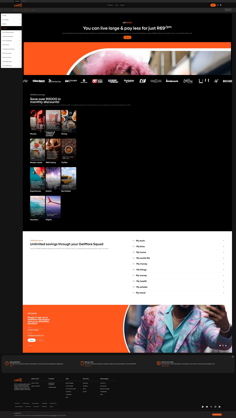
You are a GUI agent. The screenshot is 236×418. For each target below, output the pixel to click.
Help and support (104, 378)
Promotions (51, 378)
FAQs (11, 366)
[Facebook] (220, 407)
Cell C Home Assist (6, 53)
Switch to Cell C (35, 378)
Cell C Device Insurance (8, 32)
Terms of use (28, 406)
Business (23, 1)
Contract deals (69, 386)
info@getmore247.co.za (36, 335)
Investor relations (35, 403)
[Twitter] (211, 407)
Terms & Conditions (18, 406)
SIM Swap (85, 386)
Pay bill (84, 391)
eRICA (84, 389)
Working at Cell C (53, 403)
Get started (110, 5)
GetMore (5, 28)
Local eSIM (68, 391)
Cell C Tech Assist (6, 57)
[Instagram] (216, 407)
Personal (17, 1)
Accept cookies (217, 414)
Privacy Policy (36, 406)
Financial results (26, 403)
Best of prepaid (69, 383)
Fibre (67, 397)
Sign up (127, 37)
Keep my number (35, 386)
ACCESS (4, 15)
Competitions (103, 391)
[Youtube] (207, 407)
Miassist (4, 24)
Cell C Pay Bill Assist (7, 40)
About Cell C (17, 403)
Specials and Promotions (52, 383)
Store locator (165, 366)
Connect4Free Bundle (7, 36)
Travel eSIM (68, 394)
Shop (116, 5)
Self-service (86, 378)
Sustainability (44, 403)
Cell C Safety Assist (7, 61)
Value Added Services (25, 10)
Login (213, 5)
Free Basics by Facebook (8, 49)
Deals (67, 378)
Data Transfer (5, 45)
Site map (51, 406)
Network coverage (104, 389)
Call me (41, 340)
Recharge (85, 383)
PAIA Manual (44, 406)
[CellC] (18, 5)
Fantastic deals (52, 387)
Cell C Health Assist (7, 65)
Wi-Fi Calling (5, 19)
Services (122, 5)
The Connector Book (71, 389)
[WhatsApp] (203, 407)
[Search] (217, 5)
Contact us (87, 366)
